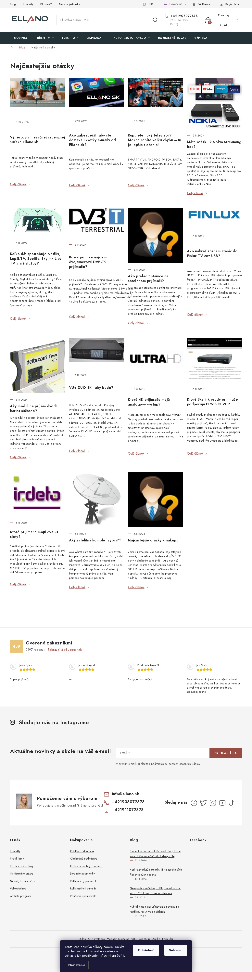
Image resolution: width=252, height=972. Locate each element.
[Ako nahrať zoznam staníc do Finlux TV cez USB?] (214, 219)
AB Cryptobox (96, 939)
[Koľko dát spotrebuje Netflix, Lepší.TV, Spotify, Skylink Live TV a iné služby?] (37, 222)
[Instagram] (213, 803)
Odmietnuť (146, 950)
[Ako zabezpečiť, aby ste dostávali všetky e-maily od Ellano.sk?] (96, 96)
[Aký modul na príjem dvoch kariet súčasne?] (37, 365)
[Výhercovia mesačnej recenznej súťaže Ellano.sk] (37, 96)
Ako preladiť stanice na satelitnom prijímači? (148, 278)
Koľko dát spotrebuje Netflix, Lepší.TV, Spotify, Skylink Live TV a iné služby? (36, 258)
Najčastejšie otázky (21, 873)
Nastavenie (76, 965)
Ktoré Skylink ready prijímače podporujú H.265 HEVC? (212, 402)
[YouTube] (222, 803)
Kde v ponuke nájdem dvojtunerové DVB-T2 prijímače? (88, 262)
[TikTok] (232, 803)
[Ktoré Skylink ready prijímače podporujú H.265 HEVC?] (214, 360)
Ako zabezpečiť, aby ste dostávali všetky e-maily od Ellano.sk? (92, 140)
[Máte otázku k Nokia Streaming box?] (214, 103)
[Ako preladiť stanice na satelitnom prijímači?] (155, 235)
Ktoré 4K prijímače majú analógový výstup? (149, 402)
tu (124, 955)
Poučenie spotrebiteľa (83, 896)
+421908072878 (184, 16)
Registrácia (232, 4)
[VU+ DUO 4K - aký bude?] (96, 353)
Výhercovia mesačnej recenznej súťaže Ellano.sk (37, 140)
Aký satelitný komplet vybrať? (95, 540)
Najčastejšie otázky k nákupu (153, 540)
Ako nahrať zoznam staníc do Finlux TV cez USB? (212, 253)
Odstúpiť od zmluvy (82, 851)
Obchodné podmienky (83, 859)
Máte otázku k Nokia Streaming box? (214, 144)
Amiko (156, 939)
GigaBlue (144, 939)
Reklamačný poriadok (83, 881)
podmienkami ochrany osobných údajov (175, 764)
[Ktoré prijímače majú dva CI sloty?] (37, 494)
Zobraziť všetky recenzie (65, 649)
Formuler (167, 939)
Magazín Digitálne (118, 939)
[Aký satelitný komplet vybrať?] (96, 499)
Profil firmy (17, 859)
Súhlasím (175, 950)
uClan (82, 939)
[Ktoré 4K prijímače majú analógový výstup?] (155, 360)
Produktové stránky (21, 866)
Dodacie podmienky (82, 873)
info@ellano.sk (125, 794)
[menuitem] (21, 38)
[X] (203, 803)
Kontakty (28, 4)
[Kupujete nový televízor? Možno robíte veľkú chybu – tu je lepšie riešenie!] (155, 96)
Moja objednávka (69, 4)
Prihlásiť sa (225, 753)
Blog (13, 4)
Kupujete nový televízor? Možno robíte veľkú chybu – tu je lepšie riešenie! (154, 140)
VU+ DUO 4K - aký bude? (91, 387)
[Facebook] (194, 803)
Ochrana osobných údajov (86, 866)
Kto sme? (46, 4)
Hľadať (155, 20)
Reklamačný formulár (83, 888)
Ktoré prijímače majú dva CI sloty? (34, 534)
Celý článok (18, 184)
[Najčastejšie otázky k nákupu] (155, 499)
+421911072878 (128, 810)
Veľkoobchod (18, 888)
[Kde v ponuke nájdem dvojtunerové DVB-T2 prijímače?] (96, 223)
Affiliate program (20, 896)
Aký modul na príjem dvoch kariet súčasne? (33, 408)
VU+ (134, 939)
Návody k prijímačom (23, 881)
